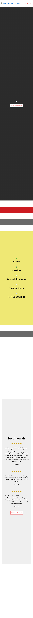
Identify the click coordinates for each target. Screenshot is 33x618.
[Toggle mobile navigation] (30, 3)
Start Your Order (16, 105)
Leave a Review (16, 513)
